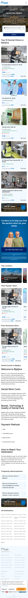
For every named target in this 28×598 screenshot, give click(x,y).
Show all (2, 542)
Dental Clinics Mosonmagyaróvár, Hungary (20, 518)
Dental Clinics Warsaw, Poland (19, 536)
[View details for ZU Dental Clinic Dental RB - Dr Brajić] (14, 155)
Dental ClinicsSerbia (19, 567)
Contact (3, 576)
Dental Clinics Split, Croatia (6, 531)
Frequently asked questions (5, 579)
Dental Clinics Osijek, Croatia (19, 533)
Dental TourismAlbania (6, 560)
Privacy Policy (5, 585)
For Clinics (17, 578)
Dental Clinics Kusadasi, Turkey (20, 523)
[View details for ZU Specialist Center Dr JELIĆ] (14, 62)
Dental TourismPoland (6, 567)
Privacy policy (18, 576)
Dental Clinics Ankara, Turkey (6, 523)
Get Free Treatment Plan (14, 250)
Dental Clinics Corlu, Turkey (19, 526)
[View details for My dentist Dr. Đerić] (14, 93)
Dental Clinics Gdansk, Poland (6, 536)
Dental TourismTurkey (6, 562)
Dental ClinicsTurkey (19, 562)
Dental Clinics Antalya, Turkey (6, 520)
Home (3, 9)
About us (3, 573)
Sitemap (14, 595)
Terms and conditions (18, 253)
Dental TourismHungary (6, 557)
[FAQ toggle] (14, 477)
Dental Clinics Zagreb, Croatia (6, 528)
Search (14, 34)
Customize (11, 589)
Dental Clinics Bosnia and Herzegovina (12, 9)
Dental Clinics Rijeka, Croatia (19, 528)
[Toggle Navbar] (26, 3)
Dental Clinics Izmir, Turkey (6, 526)
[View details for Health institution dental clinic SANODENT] (14, 186)
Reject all (4, 589)
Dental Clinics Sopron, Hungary (20, 514)
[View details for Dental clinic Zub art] (14, 124)
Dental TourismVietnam (6, 565)
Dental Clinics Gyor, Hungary (6, 517)
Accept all (21, 589)
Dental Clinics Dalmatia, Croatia (20, 531)
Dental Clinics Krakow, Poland (19, 539)
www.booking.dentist (12, 596)
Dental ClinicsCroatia (20, 565)
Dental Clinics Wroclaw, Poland (7, 539)
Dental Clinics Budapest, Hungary (7, 514)
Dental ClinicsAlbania (20, 560)
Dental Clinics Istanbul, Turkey (19, 520)
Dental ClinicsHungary (20, 557)
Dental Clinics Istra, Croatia (6, 533)
